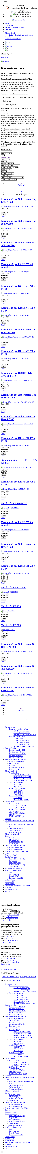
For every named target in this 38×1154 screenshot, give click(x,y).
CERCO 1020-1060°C (21, 805)
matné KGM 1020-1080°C (22, 777)
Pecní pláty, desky (15, 863)
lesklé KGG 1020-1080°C (22, 775)
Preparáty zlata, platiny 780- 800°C (16, 851)
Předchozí (21, 185)
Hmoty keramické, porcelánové (15, 759)
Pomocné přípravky (11, 855)
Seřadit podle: (6, 149)
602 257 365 (10, 938)
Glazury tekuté (10, 801)
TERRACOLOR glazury (17, 782)
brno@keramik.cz (12, 940)
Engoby (7, 836)
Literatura (8, 887)
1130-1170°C (18, 790)
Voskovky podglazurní (16, 828)
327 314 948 (11, 958)
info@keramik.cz (12, 919)
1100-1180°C (18, 798)
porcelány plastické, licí (17, 767)
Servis (7, 31)
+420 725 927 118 (12, 917)
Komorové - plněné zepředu (18, 729)
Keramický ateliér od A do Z (14, 27)
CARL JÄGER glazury (17, 788)
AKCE (7, 891)
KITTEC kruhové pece (21, 744)
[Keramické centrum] (19, 20)
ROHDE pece (18, 738)
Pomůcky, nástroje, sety (13, 870)
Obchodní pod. (10, 33)
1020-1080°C (18, 786)
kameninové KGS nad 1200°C (24, 780)
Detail (3, 216)
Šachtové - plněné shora (17, 737)
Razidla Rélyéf (14, 876)
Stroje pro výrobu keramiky (14, 868)
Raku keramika (10, 884)
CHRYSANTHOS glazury (18, 817)
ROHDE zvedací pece (21, 740)
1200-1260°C (18, 792)
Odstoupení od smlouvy (13, 39)
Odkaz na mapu (6, 920)
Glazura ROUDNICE (16, 796)
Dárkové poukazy (11, 889)
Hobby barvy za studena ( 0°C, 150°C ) (18, 886)
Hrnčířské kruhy (10, 748)
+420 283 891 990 (13, 915)
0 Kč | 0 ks (4, 57)
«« (21, 183)
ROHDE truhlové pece (21, 742)
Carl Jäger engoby (15, 838)
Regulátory (13, 861)
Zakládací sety (14, 866)
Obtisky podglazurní (16, 832)
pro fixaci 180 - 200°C (16, 849)
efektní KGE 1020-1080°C (23, 779)
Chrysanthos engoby (16, 842)
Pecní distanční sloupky (17, 859)
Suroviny (8, 853)
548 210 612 (11, 936)
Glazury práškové (11, 771)
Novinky (8, 29)
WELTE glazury (14, 773)
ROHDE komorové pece (22, 731)
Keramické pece (10, 727)
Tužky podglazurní (15, 830)
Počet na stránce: (7, 153)
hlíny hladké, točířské (16, 761)
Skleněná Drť (9, 882)
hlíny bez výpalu (14, 769)
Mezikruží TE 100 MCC (14, 503)
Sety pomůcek (14, 874)
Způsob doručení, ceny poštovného (21, 35)
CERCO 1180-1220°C (21, 807)
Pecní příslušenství (11, 857)
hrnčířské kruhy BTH (16, 752)
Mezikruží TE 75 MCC (13, 587)
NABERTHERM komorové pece (25, 735)
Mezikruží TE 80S (11, 625)
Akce (7, 23)
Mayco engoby (14, 840)
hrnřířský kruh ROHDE (17, 750)
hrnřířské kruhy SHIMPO (17, 754)
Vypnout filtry (5, 157)
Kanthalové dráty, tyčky (17, 865)
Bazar (11, 25)
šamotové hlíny (14, 763)
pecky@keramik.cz (12, 962)
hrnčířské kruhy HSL (16, 756)
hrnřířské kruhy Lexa (16, 758)
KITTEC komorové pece (22, 733)
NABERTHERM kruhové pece (24, 746)
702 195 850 (10, 960)
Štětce (11, 872)
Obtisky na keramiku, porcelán (15, 845)
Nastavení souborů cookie (10, 977)
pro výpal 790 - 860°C (16, 847)
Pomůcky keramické (16, 878)
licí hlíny (12, 765)
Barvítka (8, 819)
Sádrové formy (10, 880)
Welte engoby (13, 844)
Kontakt (7, 37)
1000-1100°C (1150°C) (21, 800)
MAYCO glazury (15, 815)
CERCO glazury (14, 803)
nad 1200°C (18, 784)
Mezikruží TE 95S (11, 606)
